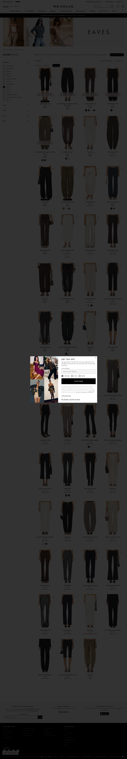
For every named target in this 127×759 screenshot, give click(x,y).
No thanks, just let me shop (70, 399)
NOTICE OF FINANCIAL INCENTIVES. (85, 392)
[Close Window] (95, 357)
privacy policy (91, 390)
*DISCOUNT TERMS (66, 395)
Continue (78, 381)
